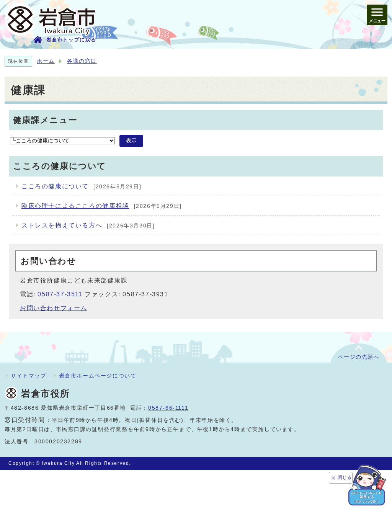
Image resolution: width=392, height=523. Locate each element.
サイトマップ (29, 376)
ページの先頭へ (358, 357)
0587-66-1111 (168, 408)
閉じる (344, 477)
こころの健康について (55, 186)
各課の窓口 (82, 61)
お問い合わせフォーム (53, 308)
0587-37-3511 (60, 294)
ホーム (46, 61)
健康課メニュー (45, 120)
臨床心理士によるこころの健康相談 (75, 206)
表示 (131, 141)
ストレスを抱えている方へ (61, 225)
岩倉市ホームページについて (98, 376)
